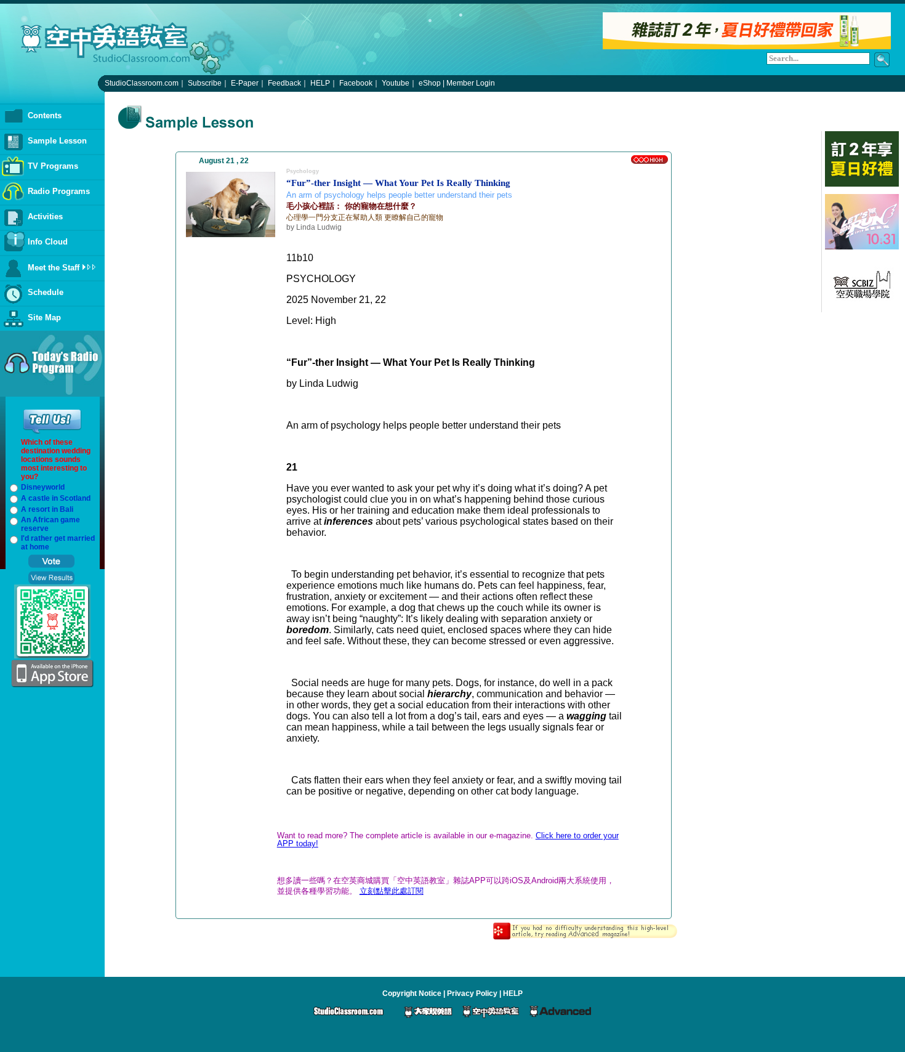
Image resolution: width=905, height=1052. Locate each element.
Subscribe (205, 83)
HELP (320, 83)
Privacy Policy (472, 993)
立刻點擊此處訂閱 (392, 891)
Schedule (45, 292)
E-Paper (245, 83)
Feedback (284, 83)
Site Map (44, 317)
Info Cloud (48, 241)
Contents (45, 115)
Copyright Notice (411, 993)
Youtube (395, 83)
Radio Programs (59, 191)
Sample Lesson (57, 140)
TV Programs (53, 166)
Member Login (470, 83)
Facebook (355, 83)
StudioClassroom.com (142, 83)
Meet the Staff (53, 267)
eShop (430, 83)
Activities (45, 216)
